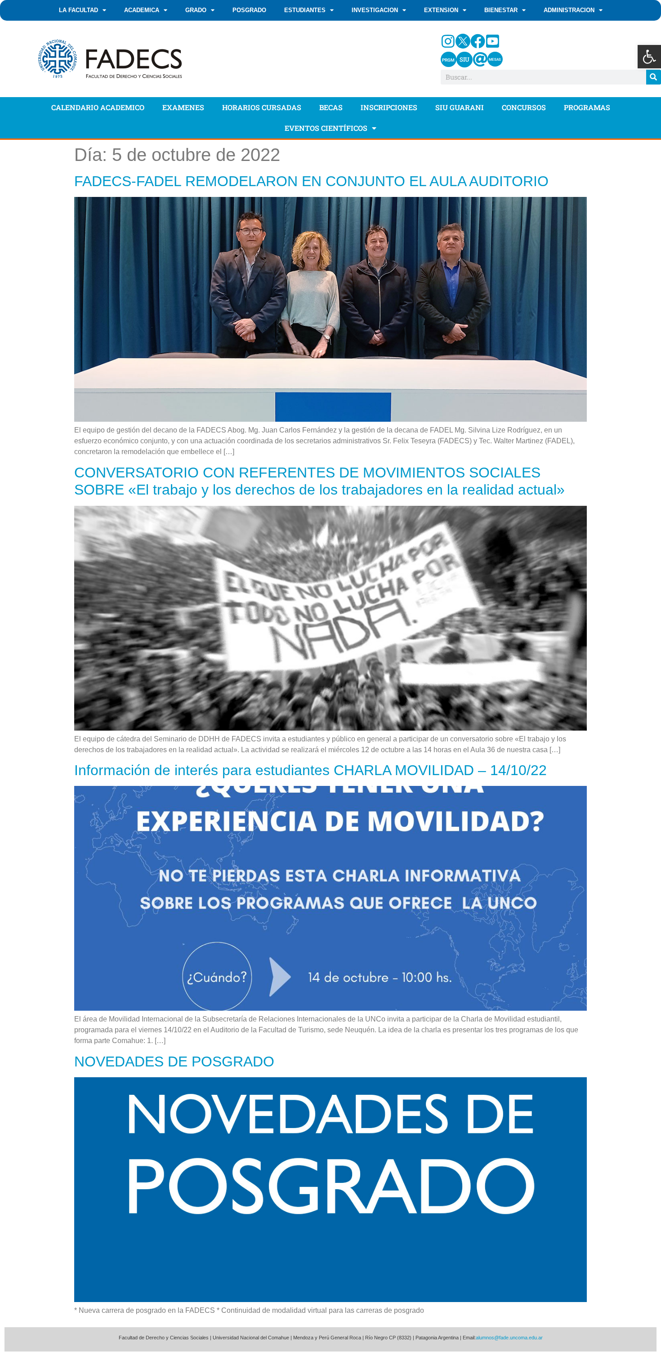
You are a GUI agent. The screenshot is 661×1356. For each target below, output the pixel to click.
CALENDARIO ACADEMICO (97, 107)
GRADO (195, 10)
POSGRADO (249, 10)
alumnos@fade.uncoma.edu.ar (509, 1337)
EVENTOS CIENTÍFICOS (326, 128)
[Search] (653, 77)
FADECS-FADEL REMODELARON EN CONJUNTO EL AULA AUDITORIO (311, 181)
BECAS (331, 107)
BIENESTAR (501, 10)
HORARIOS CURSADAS (261, 107)
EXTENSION (441, 10)
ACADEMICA (141, 10)
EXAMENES (183, 107)
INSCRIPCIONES (389, 107)
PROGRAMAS (587, 107)
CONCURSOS (524, 107)
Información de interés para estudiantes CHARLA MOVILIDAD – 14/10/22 (310, 770)
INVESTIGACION (375, 10)
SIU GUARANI (459, 107)
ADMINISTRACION (569, 10)
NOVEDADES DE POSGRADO (174, 1061)
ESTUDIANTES (305, 10)
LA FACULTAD (78, 10)
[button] (649, 56)
